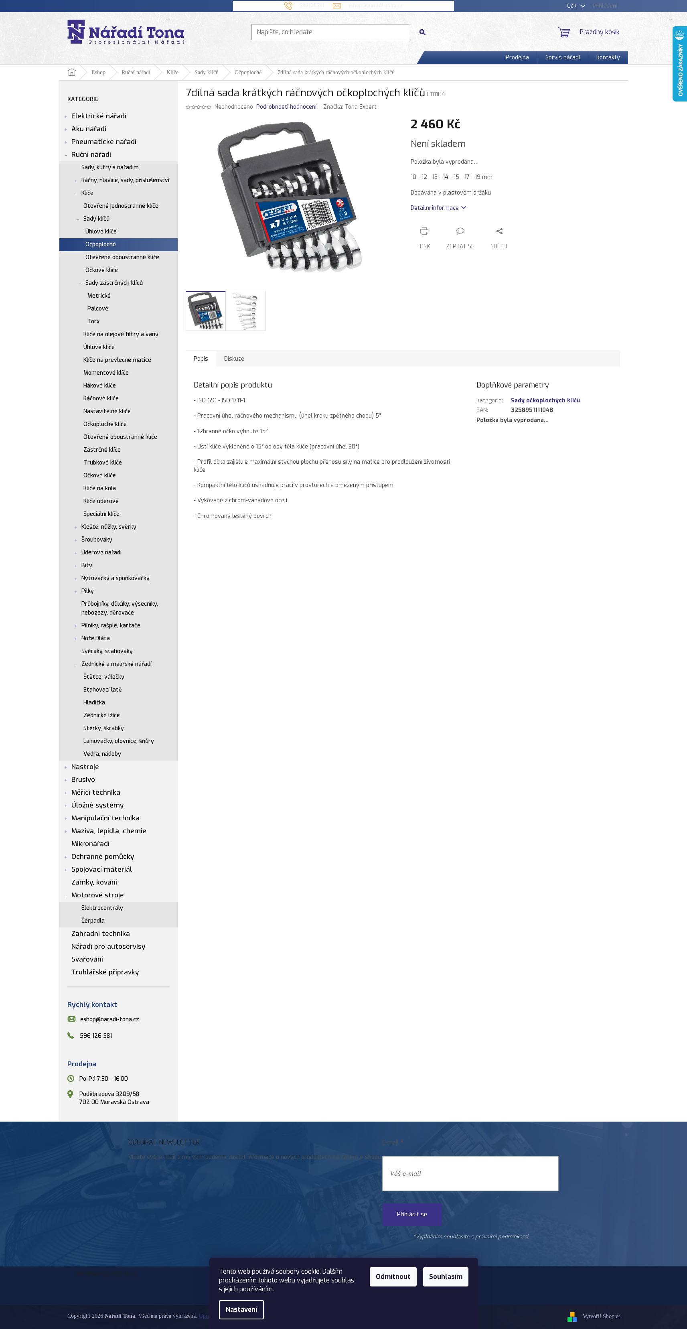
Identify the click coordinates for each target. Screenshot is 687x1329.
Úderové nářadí (101, 552)
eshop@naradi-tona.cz (109, 1019)
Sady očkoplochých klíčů (545, 400)
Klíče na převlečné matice (117, 360)
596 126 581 (96, 1036)
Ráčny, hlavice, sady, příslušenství (125, 180)
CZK (572, 5)
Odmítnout (393, 1276)
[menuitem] (517, 57)
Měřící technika (95, 792)
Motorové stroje (97, 895)
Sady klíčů (96, 219)
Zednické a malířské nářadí (116, 664)
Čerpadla (93, 921)
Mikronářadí (90, 843)
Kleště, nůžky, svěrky (108, 527)
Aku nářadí (88, 129)
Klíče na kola (99, 488)
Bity (86, 565)
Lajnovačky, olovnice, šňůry (118, 741)
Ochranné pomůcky (102, 856)
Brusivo (83, 779)
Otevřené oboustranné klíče (122, 257)
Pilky (87, 591)
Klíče (87, 193)
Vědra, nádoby (102, 754)
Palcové (97, 308)
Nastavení (241, 1309)
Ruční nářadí (91, 154)
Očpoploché (100, 244)
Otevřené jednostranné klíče (120, 206)
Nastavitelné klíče (107, 411)
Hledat (425, 32)
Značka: (350, 107)
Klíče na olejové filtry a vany (120, 334)
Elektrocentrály (102, 908)
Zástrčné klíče (102, 450)
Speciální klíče (101, 514)
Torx (93, 321)
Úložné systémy (97, 805)
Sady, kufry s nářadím (110, 167)
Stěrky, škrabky (103, 728)
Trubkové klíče (102, 463)
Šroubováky (96, 540)
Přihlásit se (412, 1214)
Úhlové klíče (101, 231)
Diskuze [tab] (234, 359)
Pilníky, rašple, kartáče (110, 625)
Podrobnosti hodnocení (286, 107)
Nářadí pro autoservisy (108, 946)
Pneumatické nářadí (103, 141)
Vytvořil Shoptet (601, 1317)
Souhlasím (445, 1276)
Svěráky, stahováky (107, 651)
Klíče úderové (101, 501)
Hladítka (94, 702)
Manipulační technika (105, 818)
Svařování (87, 959)
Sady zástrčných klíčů (114, 283)
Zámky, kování (94, 882)
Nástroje (85, 766)
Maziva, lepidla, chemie (108, 831)
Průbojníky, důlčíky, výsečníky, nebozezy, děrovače (119, 608)
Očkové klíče (101, 270)
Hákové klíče (99, 386)
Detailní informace (435, 208)
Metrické (99, 296)
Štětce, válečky (103, 677)
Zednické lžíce (101, 715)
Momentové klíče (106, 373)
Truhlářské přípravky (105, 972)
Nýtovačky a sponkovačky (115, 578)
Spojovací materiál (101, 869)
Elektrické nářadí (98, 116)
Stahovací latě (102, 690)
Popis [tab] (201, 359)
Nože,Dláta (95, 638)
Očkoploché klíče (105, 424)
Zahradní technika (100, 933)
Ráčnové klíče (101, 398)
